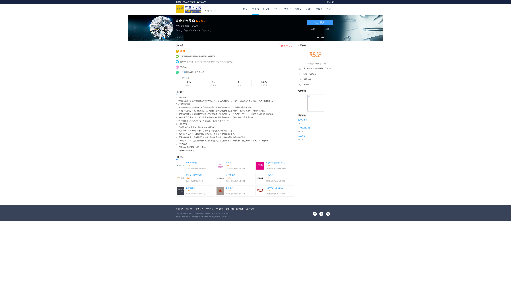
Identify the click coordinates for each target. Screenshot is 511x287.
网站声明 (189, 209)
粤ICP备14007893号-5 (222, 217)
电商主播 (302, 136)
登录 (328, 2)
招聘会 (319, 9)
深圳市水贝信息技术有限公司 (196, 213)
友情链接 (220, 209)
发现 (329, 9)
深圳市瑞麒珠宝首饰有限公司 (276, 169)
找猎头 (298, 9)
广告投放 (209, 209)
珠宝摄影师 (302, 120)
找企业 (277, 9)
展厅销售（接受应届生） (276, 163)
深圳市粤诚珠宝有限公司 (194, 181)
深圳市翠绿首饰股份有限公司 (196, 169)
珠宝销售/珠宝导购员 (274, 188)
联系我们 (250, 209)
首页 (245, 9)
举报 (327, 29)
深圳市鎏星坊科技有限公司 (235, 194)
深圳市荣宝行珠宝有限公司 (195, 194)
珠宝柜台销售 (191, 163)
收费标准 (199, 209)
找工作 (255, 9)
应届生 (309, 9)
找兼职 (287, 9)
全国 (211, 11)
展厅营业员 (230, 175)
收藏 (313, 29)
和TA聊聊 (288, 46)
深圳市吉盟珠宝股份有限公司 (187, 26)
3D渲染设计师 (304, 128)
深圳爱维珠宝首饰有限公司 (275, 181)
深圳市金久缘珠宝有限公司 (235, 169)
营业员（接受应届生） (195, 175)
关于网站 (179, 209)
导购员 (228, 163)
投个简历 (320, 22)
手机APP (202, 2)
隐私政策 (240, 209)
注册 (333, 2)
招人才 (266, 9)
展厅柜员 (269, 175)
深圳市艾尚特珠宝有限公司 (235, 181)
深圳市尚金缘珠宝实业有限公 (276, 194)
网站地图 (230, 209)
